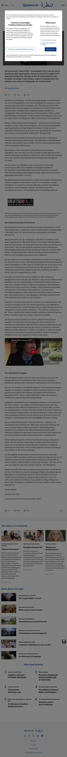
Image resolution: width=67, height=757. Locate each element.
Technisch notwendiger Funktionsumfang (20, 49)
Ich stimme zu (50, 49)
